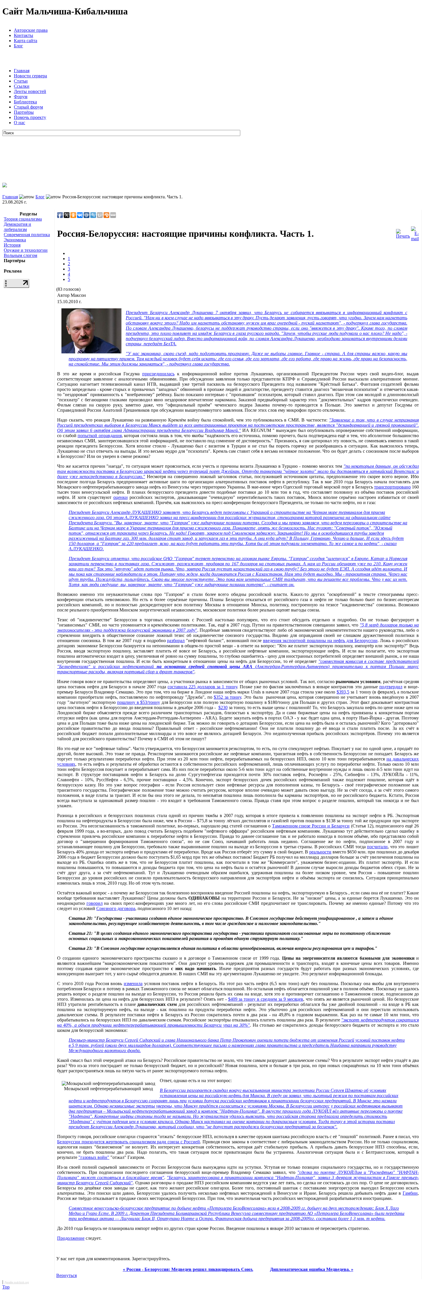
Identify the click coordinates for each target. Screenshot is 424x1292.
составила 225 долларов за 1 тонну (202, 686)
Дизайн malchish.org (16, 1282)
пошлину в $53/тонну (138, 702)
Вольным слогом (20, 255)
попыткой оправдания (100, 435)
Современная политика (27, 234)
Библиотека (25, 101)
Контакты (23, 35)
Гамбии (410, 1193)
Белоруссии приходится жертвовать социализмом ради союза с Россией (128, 1141)
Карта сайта (25, 40)
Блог (18, 45)
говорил (95, 903)
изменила (133, 983)
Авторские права (31, 30)
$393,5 (343, 691)
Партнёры (24, 112)
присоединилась (158, 373)
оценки (120, 497)
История (12, 245)
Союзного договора (115, 908)
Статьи (21, 81)
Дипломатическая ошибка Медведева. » (311, 1269)
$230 (223, 707)
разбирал (176, 640)
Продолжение (71, 1238)
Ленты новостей (30, 91)
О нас (19, 122)
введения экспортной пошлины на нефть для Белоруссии (320, 640)
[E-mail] (415, 232)
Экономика (15, 239)
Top (6, 1286)
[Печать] (403, 232)
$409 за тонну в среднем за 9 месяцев (265, 999)
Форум (20, 96)
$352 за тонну (227, 697)
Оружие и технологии (26, 250)
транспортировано (392, 486)
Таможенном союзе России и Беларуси (311, 825)
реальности (320, 851)
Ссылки (21, 86)
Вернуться (66, 1275)
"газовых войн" (93, 1157)
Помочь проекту (30, 117)
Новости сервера (30, 75)
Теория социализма (23, 219)
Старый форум (28, 107)
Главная (21, 70)
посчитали (377, 846)
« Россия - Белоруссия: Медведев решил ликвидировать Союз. (188, 1269)
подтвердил (390, 686)
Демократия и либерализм (17, 227)
